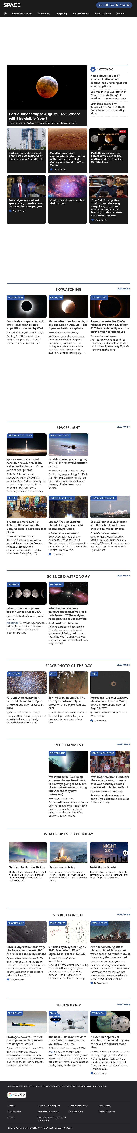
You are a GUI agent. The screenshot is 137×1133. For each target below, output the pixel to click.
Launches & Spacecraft (20, 435)
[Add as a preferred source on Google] (16, 1095)
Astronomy (44, 13)
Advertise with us (75, 1111)
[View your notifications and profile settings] (116, 5)
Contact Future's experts (49, 1105)
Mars (94, 674)
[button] (125, 5)
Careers (10, 1117)
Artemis (12, 498)
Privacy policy (105, 1105)
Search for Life (16, 923)
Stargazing (62, 13)
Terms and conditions (77, 1105)
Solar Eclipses (15, 297)
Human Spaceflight (59, 435)
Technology (15, 1013)
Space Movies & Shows (103, 753)
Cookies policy (14, 1111)
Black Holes (56, 584)
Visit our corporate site (95, 1086)
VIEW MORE (123, 288)
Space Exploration (22, 13)
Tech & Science (103, 13)
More (119, 13)
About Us (11, 1105)
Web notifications (107, 1111)
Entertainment (81, 13)
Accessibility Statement (48, 1111)
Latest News (105, 69)
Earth (53, 674)
